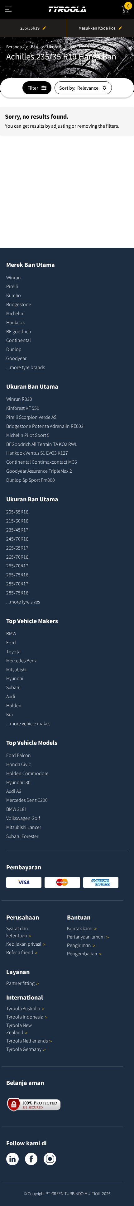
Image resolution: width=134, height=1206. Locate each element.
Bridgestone (18, 304)
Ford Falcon (18, 755)
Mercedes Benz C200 (27, 800)
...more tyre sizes (23, 601)
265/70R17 (17, 565)
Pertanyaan (86, 937)
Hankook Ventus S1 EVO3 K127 (37, 453)
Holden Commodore (27, 773)
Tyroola (23, 1008)
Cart (130, 5)
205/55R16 (17, 511)
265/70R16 (17, 557)
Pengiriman (79, 945)
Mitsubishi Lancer (23, 827)
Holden (14, 705)
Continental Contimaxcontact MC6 (41, 462)
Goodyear (16, 358)
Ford (11, 642)
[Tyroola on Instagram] (50, 1159)
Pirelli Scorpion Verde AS (31, 417)
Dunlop (14, 349)
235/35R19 (79, 47)
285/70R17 (17, 583)
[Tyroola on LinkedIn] (12, 1159)
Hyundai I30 (18, 782)
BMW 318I (16, 809)
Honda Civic (18, 764)
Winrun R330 (19, 399)
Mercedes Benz (21, 660)
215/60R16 (17, 521)
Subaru (13, 687)
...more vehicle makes (28, 723)
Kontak (80, 928)
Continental (18, 340)
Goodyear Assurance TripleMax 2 (39, 471)
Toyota (13, 651)
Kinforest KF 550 (22, 408)
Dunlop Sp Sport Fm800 (30, 480)
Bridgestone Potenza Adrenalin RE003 (45, 426)
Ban (34, 47)
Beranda (14, 47)
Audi (10, 696)
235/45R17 (17, 530)
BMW (11, 633)
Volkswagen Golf (23, 818)
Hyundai (14, 678)
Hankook (15, 322)
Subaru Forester (22, 836)
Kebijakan (23, 944)
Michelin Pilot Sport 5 (28, 435)
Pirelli (12, 286)
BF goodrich (18, 331)
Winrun (13, 277)
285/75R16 (17, 592)
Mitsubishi (16, 669)
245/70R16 (17, 539)
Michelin (14, 313)
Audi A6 (13, 791)
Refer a (19, 952)
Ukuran (54, 47)
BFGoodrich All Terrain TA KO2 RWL (41, 444)
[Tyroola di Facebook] (31, 1159)
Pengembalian (82, 953)
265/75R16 (17, 574)
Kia (9, 714)
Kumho (13, 295)
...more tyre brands (25, 367)
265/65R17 (17, 548)
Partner (20, 983)
